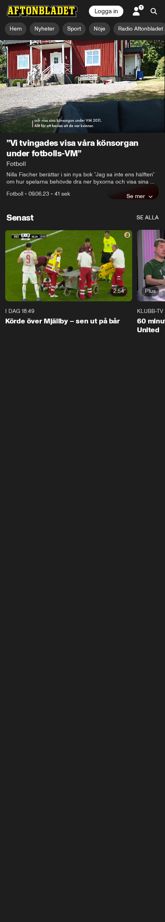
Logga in (106, 11)
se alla (148, 217)
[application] (82, 86)
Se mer (136, 196)
